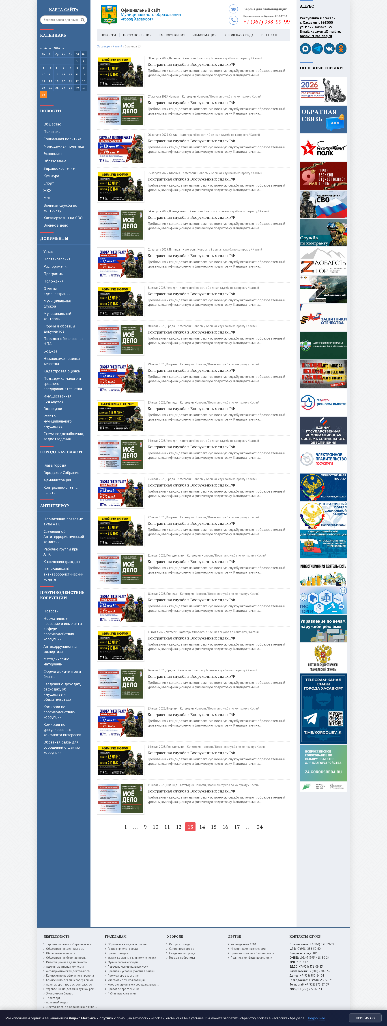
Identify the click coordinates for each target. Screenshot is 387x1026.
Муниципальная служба (57, 303)
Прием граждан (118, 953)
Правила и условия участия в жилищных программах (142, 971)
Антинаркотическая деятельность (68, 971)
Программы (53, 273)
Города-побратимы (182, 958)
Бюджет (50, 351)
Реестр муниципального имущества (57, 421)
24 (43, 87)
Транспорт (53, 998)
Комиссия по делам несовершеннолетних (73, 980)
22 (77, 81)
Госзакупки (52, 408)
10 (43, 74)
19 (56, 81)
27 (63, 87)
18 (50, 81)
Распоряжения (56, 266)
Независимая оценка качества (61, 361)
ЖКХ (47, 190)
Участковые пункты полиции (126, 980)
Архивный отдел (57, 1002)
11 (50, 74)
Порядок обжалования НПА (63, 341)
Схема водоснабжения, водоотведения (63, 436)
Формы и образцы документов (59, 328)
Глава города (54, 465)
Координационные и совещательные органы (137, 984)
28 (70, 87)
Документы (54, 238)
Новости (50, 110)
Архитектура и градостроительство (69, 984)
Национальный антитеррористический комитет (63, 574)
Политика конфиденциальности (251, 958)
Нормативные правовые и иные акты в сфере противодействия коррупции (62, 629)
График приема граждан (123, 949)
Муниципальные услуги (123, 962)
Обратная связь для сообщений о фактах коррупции (61, 747)
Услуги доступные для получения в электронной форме (144, 958)
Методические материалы (56, 661)
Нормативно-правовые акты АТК (63, 521)
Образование (54, 161)
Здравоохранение (59, 168)
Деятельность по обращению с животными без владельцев (85, 1007)
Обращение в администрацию (127, 944)
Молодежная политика (63, 146)
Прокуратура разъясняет (124, 975)
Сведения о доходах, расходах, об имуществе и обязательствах (62, 691)
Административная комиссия (65, 967)
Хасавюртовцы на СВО (63, 217)
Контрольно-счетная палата (61, 490)
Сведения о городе (182, 953)
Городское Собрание (61, 472)
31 (43, 94)
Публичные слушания (122, 993)
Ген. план (269, 35)
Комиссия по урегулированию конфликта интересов (62, 729)
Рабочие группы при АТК (60, 551)
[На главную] (153, 14)
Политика (51, 131)
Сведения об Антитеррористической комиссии (63, 536)
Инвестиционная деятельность (66, 962)
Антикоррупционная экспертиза (60, 649)
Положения (53, 281)
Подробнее (316, 1018)
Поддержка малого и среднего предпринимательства (62, 383)
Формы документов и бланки (62, 674)
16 (225, 826)
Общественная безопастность (66, 958)
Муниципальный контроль (57, 316)
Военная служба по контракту (60, 208)
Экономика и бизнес (59, 993)
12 (56, 74)
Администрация (57, 479)
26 (56, 87)
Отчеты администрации (57, 291)
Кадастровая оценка (61, 371)
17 (43, 81)
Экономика (52, 153)
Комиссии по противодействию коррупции (59, 712)
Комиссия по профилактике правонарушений (75, 975)
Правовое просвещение (124, 989)
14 (70, 74)
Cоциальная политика (62, 138)
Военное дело (55, 225)
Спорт (48, 183)
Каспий (257, 58)
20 (63, 81)
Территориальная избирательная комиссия (74, 944)
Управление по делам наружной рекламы (73, 989)
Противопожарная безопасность (252, 953)
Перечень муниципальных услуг (128, 967)
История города (180, 944)
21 (70, 81)
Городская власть (62, 452)
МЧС (47, 197)
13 (63, 74)
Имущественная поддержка (57, 398)
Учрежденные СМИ (243, 944)
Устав (48, 251)
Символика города (181, 949)
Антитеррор (54, 505)
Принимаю (365, 1018)
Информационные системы (248, 949)
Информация (204, 35)
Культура (51, 175)
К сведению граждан (61, 561)
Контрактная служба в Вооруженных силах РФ (191, 64)
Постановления (57, 258)
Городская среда (239, 35)
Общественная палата (60, 953)
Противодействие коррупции (62, 595)
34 (259, 826)
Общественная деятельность (65, 949)
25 (50, 87)
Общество (52, 124)
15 (214, 826)
